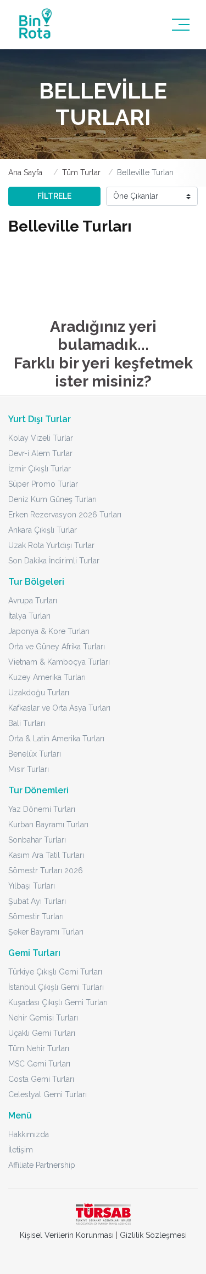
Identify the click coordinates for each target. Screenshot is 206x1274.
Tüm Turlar (81, 172)
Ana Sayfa (25, 172)
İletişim (20, 1149)
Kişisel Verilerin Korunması (67, 1235)
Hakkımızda (28, 1134)
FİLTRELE (54, 196)
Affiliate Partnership (41, 1165)
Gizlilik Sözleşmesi (153, 1235)
